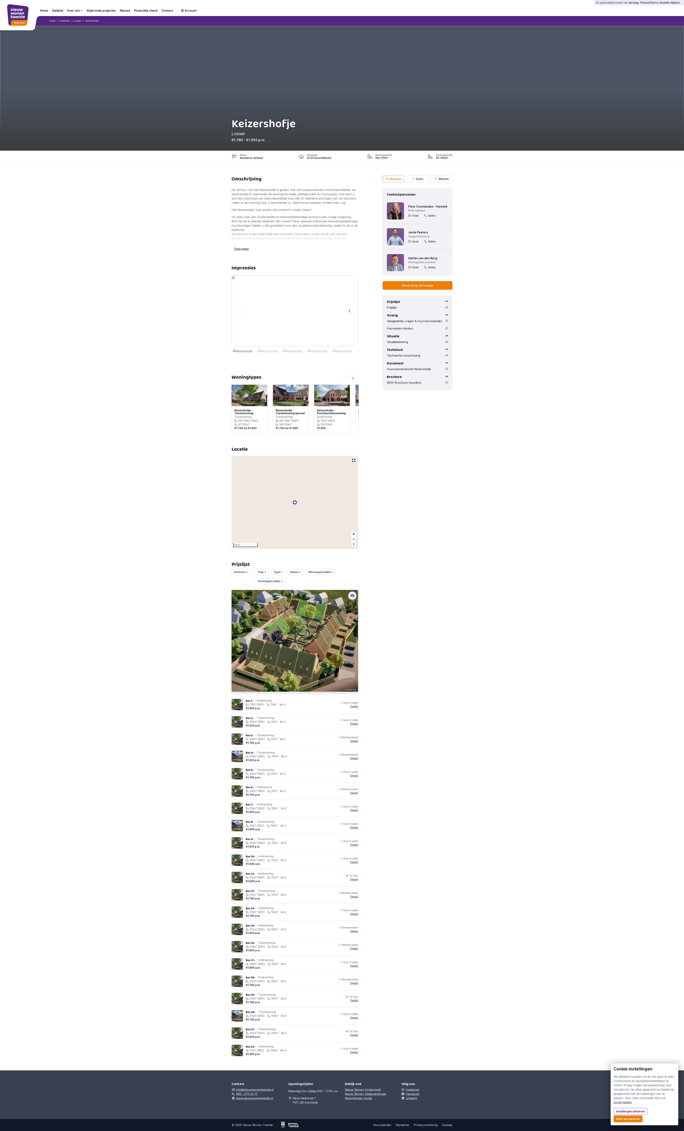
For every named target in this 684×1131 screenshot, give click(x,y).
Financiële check (146, 10)
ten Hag (633, 2)
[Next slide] (349, 311)
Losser (77, 21)
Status (294, 572)
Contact (167, 10)
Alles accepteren (628, 1119)
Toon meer (241, 249)
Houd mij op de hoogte (417, 285)
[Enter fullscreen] (353, 460)
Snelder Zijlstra (670, 2)
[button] (188, 10)
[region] (295, 502)
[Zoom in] (353, 534)
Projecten (65, 21)
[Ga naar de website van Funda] (293, 1125)
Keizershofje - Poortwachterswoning (331, 412)
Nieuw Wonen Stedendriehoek (365, 1094)
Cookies (447, 1125)
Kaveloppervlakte (269, 581)
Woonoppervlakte (319, 572)
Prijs (261, 572)
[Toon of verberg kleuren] (352, 595)
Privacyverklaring (425, 1125)
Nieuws (125, 10)
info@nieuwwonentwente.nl (254, 1089)
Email (415, 215)
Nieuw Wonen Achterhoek (363, 1089)
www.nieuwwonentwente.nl (254, 1098)
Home (44, 10)
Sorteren (240, 572)
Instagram (412, 1089)
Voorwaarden (382, 1125)
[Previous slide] (240, 311)
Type (277, 572)
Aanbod (57, 10)
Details (354, 706)
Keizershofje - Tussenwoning (243, 412)
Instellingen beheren (630, 1111)
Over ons (73, 10)
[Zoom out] (353, 539)
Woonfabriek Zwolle (358, 1098)
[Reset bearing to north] (353, 544)
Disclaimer (403, 1125)
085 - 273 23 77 (247, 1094)
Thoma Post (648, 2)
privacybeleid (622, 1102)
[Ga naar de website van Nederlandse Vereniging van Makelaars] (284, 1125)
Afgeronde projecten (101, 10)
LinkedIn (411, 1098)
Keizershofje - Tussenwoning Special (290, 412)
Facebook (412, 1094)
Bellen (432, 215)
